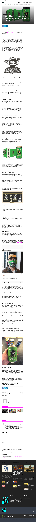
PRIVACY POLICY (31, 520)
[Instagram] (25, 498)
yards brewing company (11, 384)
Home (2, 4)
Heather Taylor (10, 399)
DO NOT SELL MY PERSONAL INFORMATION (27, 519)
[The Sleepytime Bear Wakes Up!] (12, 411)
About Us (27, 2)
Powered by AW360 (4, 0)
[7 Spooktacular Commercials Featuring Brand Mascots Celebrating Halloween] (18, 467)
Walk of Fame (23, 2)
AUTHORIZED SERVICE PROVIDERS (15, 519)
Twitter (21, 242)
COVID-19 (20, 383)
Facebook (18, 242)
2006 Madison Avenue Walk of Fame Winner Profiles (20, 482)
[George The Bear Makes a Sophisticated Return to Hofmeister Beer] (5, 411)
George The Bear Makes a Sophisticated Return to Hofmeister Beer (5, 415)
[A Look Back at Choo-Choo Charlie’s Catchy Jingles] (3, 482)
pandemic (3, 384)
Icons (19, 2)
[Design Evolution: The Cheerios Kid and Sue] (15, 486)
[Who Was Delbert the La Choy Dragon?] (3, 486)
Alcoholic (8, 4)
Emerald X (25, 515)
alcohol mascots (6, 383)
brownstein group (16, 383)
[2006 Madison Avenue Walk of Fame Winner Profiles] (15, 482)
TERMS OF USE (26, 520)
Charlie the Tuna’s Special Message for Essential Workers (18, 394)
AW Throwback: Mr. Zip (5, 473)
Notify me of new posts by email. (7, 453)
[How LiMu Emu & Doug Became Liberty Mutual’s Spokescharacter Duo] (26, 484)
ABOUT (4, 519)
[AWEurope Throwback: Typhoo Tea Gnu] (20, 410)
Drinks (5, 4)
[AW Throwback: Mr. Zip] (7, 468)
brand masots (11, 383)
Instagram (3, 243)
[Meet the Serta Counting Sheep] (26, 489)
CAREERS (7, 519)
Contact (30, 2)
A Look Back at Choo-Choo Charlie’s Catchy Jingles (8, 482)
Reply (5, 429)
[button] (33, 2)
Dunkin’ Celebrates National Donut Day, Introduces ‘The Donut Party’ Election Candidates (6, 394)
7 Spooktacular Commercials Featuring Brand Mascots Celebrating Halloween (18, 472)
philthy (6, 384)
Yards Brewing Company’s (10, 32)
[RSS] (27, 498)
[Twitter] (8, 402)
